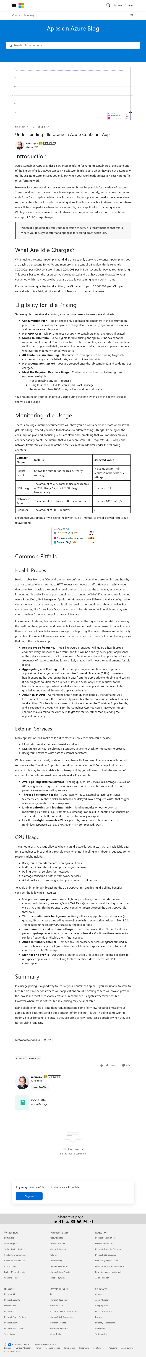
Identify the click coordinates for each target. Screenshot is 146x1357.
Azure (52, 1294)
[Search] (108, 5)
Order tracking (56, 1260)
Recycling (113, 1347)
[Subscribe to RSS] (85, 1221)
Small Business (10, 1334)
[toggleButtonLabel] (131, 15)
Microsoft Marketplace (59, 1322)
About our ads (127, 1347)
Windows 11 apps (11, 1277)
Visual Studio (55, 1334)
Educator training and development (110, 1266)
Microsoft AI (9, 1294)
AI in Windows (10, 1266)
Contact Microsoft (23, 1347)
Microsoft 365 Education (105, 1255)
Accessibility (100, 1328)
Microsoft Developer (58, 1299)
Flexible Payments (57, 1277)
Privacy (38, 1347)
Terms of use (69, 1347)
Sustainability (101, 1334)
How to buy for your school (106, 1260)
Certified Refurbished (59, 1266)
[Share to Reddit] (73, 1221)
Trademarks (84, 1347)
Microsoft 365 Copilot (13, 1328)
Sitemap (7, 1347)
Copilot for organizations (15, 1255)
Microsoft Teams (11, 1322)
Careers (98, 1294)
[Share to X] (67, 1221)
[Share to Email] (91, 1221)
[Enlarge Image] (73, 536)
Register (117, 5)
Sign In (129, 5)
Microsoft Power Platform (15, 1317)
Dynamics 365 (10, 1305)
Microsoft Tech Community (61, 1317)
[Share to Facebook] (61, 1221)
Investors (99, 1317)
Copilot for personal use (14, 1260)
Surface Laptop (10, 1243)
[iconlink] (22, 1102)
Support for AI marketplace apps (64, 1311)
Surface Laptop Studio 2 (14, 1249)
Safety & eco (99, 1347)
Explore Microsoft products (15, 1272)
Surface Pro (9, 1237)
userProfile (39, 1087)
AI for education (102, 1277)
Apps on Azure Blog (24, 15)
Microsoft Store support (60, 1249)
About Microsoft (102, 1299)
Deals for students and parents (108, 1272)
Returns (53, 1255)
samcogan (32, 143)
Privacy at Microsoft (103, 1311)
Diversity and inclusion (105, 1322)
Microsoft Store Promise (60, 1272)
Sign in (29, 1196)
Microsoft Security (12, 1299)
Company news (101, 1305)
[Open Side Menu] (14, 5)
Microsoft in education (105, 1237)
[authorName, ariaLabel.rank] (19, 145)
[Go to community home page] (21, 5)
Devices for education (104, 1243)
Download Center (57, 1243)
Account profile (56, 1237)
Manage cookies (53, 1347)
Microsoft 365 (10, 1311)
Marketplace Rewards (59, 1328)
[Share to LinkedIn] (55, 1221)
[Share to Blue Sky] (79, 1221)
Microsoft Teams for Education (108, 1249)
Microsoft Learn (56, 1305)
